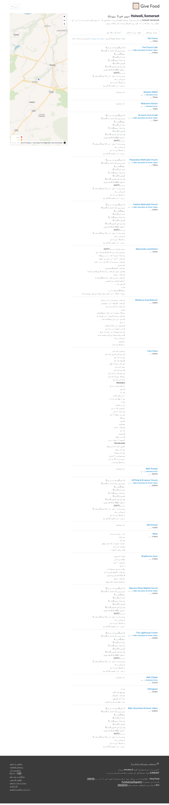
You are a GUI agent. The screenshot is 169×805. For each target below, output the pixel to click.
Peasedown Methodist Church (144, 159)
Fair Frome (153, 38)
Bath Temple (152, 468)
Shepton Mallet (151, 91)
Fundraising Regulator (132, 781)
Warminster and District (147, 248)
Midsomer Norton (149, 103)
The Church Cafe (150, 47)
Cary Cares (152, 350)
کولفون (14, 785)
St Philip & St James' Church (145, 480)
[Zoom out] (64, 20)
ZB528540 (123, 785)
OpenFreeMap (25, 143)
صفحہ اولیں (16, 763)
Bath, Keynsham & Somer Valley (145, 50)
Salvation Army (152, 95)
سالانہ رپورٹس (17, 776)
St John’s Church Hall (148, 115)
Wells (155, 533)
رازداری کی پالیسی (20, 789)
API (19, 773)
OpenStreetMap (57, 143)
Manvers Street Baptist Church (143, 588)
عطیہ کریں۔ (16, 779)
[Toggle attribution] (64, 142)
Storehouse (152, 524)
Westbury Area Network (146, 299)
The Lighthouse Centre (147, 632)
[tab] (151, 32)
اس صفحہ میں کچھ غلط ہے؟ (143, 763)
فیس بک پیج (98, 38)
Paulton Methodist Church (145, 204)
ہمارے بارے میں (18, 782)
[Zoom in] (64, 16)
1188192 (90, 778)
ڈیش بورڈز (15, 770)
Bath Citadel (152, 677)
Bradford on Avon (150, 556)
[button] (39, 79)
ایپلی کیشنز (16, 766)
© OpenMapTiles (37, 143)
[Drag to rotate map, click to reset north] (64, 24)
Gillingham (152, 688)
